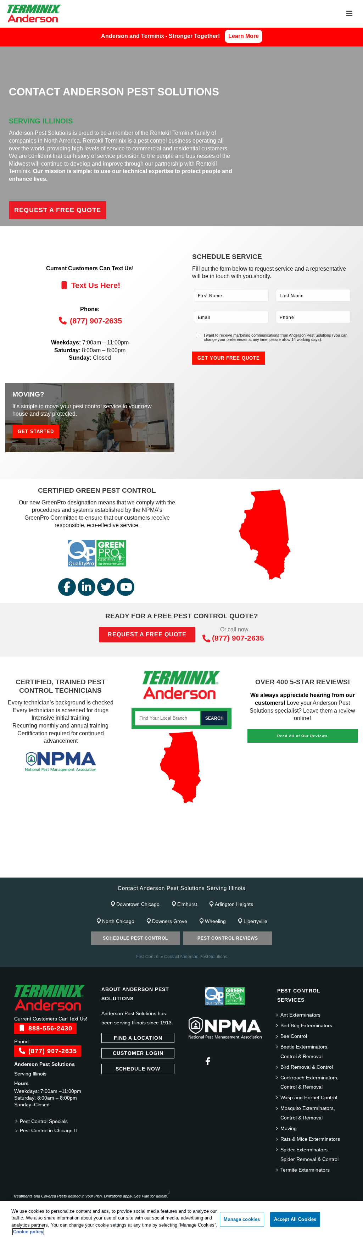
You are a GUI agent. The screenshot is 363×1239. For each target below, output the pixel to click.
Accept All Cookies (295, 1219)
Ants (25, 868)
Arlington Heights (234, 904)
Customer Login (138, 1053)
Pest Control (148, 956)
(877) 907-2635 (95, 321)
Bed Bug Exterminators (306, 1025)
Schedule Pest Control (135, 938)
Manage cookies (242, 1219)
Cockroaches (129, 868)
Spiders (245, 868)
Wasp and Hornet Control (308, 1097)
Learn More (243, 36)
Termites (271, 868)
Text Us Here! (94, 285)
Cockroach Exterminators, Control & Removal (309, 1082)
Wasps (296, 868)
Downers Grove (169, 921)
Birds (222, 868)
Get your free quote (228, 358)
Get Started (36, 431)
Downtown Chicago (138, 904)
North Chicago (118, 921)
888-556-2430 (49, 1028)
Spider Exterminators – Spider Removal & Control (309, 1154)
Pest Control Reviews (227, 938)
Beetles (97, 868)
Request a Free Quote (57, 210)
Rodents (199, 868)
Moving (288, 1128)
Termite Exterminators (305, 1170)
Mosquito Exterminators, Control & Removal (307, 1113)
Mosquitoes (167, 868)
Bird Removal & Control (306, 1067)
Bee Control (293, 1036)
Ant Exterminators (300, 1015)
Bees (75, 868)
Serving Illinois (30, 1074)
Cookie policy (28, 1231)
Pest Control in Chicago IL (49, 1130)
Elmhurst (187, 904)
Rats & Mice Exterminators (310, 1139)
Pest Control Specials (44, 1121)
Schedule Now (138, 1069)
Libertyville (255, 921)
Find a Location (138, 1038)
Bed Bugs (50, 868)
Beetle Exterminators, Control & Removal (304, 1051)
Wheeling (215, 921)
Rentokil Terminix (172, 133)
